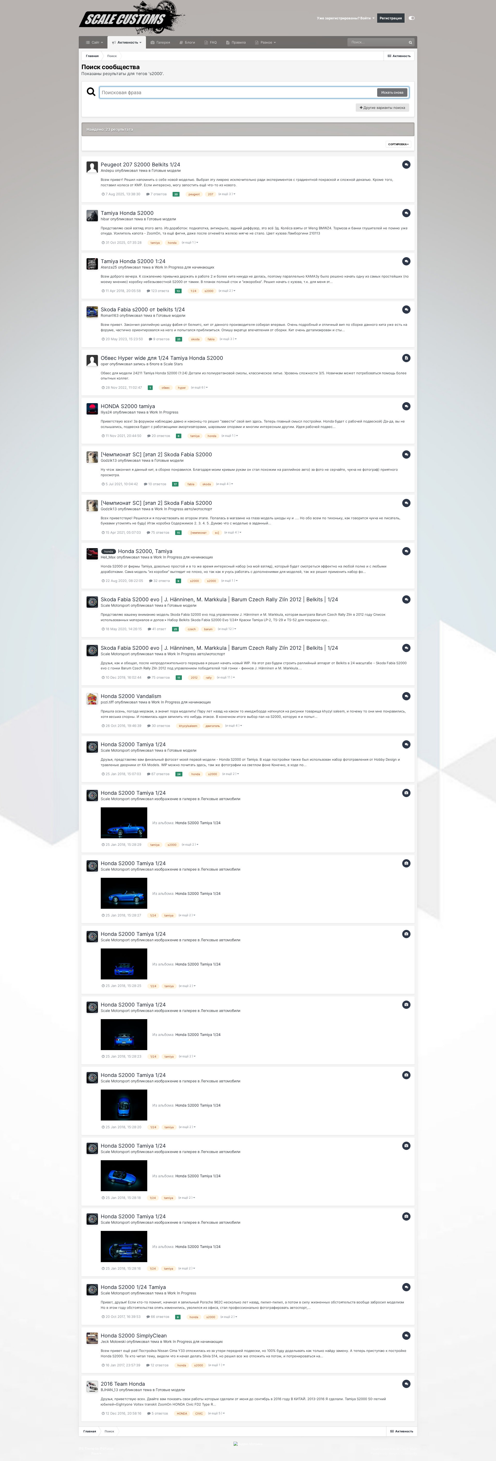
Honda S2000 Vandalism (131, 696)
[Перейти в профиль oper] (92, 360)
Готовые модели (166, 170)
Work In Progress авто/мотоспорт (183, 509)
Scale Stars (173, 364)
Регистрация (391, 18)
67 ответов (159, 774)
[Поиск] (410, 42)
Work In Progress (164, 412)
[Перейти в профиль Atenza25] (92, 264)
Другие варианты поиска (383, 107)
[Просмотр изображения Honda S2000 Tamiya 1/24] (124, 822)
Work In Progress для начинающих (184, 267)
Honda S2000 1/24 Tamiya (133, 1287)
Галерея (163, 42)
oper (105, 364)
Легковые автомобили (220, 799)
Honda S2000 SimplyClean (134, 1336)
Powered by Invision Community (394, 1453)
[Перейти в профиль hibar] (92, 215)
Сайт (95, 42)
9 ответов (160, 339)
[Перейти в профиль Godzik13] (92, 457)
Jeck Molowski (113, 1341)
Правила (238, 42)
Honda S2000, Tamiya (145, 551)
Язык (95, 1453)
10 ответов (156, 484)
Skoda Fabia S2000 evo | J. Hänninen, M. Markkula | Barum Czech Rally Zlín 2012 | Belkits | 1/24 (219, 599)
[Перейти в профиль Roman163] (92, 312)
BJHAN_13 (109, 1389)
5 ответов (159, 1413)
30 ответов (160, 726)
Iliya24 (106, 412)
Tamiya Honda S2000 (127, 213)
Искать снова (392, 92)
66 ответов (159, 1316)
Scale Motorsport (116, 605)
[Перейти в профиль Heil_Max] (92, 553)
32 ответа (161, 581)
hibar (105, 219)
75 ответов (159, 532)
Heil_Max (108, 557)
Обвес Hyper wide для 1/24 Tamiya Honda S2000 (162, 358)
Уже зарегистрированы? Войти (344, 18)
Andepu (107, 170)
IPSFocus (106, 1448)
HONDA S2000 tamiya (128, 406)
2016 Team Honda (123, 1384)
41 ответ (158, 629)
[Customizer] (411, 18)
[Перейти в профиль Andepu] (92, 167)
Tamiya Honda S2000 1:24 (133, 261)
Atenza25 (109, 267)
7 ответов (158, 194)
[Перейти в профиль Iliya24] (92, 409)
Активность (127, 42)
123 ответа (159, 291)
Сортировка (397, 144)
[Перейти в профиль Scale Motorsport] (92, 602)
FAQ (213, 42)
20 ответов (160, 436)
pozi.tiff (107, 702)
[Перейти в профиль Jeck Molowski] (92, 1338)
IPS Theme (87, 1448)
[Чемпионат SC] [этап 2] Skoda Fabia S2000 (156, 454)
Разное (266, 42)
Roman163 (110, 315)
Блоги (189, 42)
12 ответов (159, 1365)
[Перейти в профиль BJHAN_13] (92, 1386)
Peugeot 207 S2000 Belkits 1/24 (140, 164)
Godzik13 (109, 460)
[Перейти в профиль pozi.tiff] (92, 698)
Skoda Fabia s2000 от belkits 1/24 (143, 309)
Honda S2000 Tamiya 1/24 (133, 744)
